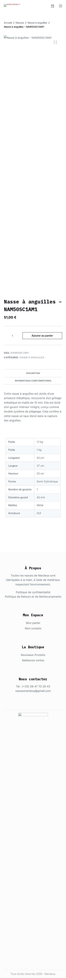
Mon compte (33, 628)
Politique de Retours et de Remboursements (33, 596)
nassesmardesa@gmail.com (33, 690)
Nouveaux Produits (33, 655)
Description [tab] (33, 373)
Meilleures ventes (33, 660)
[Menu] (60, 5)
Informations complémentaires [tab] (33, 380)
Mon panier (33, 623)
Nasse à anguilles (32, 357)
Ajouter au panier (42, 335)
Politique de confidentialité (33, 592)
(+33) (26, 686)
